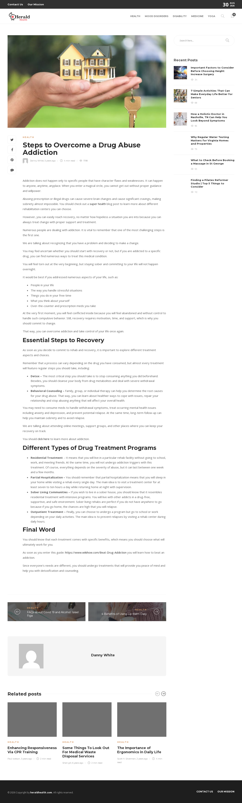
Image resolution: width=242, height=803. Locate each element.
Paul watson (14, 758)
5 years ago (50, 160)
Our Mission (36, 4)
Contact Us (15, 4)
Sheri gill (66, 763)
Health (135, 16)
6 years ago (77, 763)
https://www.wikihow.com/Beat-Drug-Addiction (95, 552)
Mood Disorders (156, 16)
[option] (32, 731)
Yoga (211, 16)
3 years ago (26, 758)
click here (44, 439)
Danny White (37, 160)
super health (98, 204)
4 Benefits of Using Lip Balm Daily (124, 614)
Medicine (197, 16)
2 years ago (142, 758)
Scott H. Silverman (126, 758)
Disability (180, 16)
